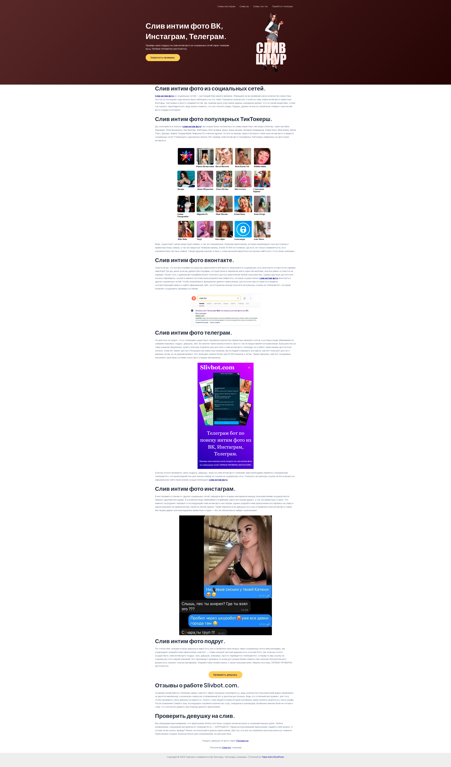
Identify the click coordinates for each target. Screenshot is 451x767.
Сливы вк (244, 6)
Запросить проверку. (162, 57)
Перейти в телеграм (282, 6)
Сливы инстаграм (226, 6)
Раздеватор (242, 741)
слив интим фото (218, 480)
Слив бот (226, 747)
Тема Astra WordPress (273, 757)
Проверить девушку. (225, 674)
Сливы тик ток (260, 6)
